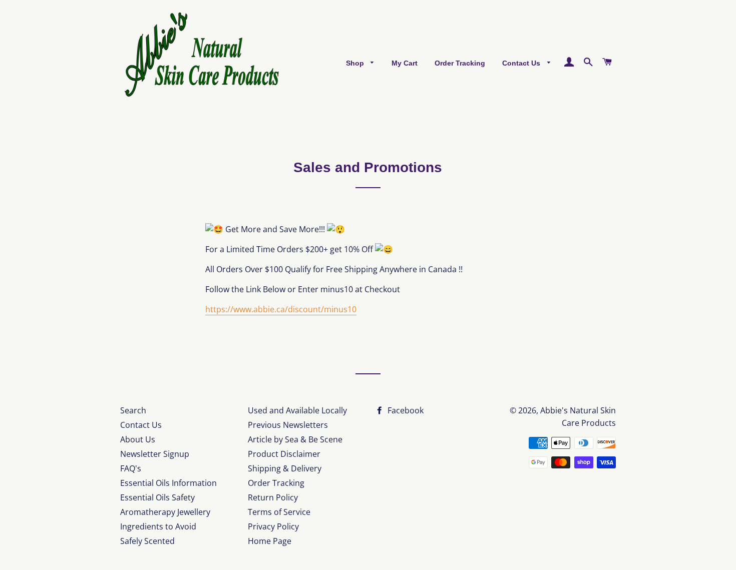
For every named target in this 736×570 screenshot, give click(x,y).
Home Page (269, 540)
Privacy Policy (273, 526)
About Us (137, 439)
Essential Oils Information (168, 482)
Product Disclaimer (284, 453)
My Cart (405, 63)
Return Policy (273, 497)
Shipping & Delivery (284, 468)
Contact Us (522, 63)
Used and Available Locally (297, 410)
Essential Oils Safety (157, 497)
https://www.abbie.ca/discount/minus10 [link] (280, 309)
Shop (356, 63)
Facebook (405, 410)
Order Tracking (460, 63)
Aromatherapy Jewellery (165, 511)
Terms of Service (279, 511)
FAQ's (130, 468)
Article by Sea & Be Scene (295, 439)
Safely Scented (147, 540)
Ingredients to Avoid (158, 526)
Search (133, 410)
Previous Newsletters (288, 424)
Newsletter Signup (154, 453)
